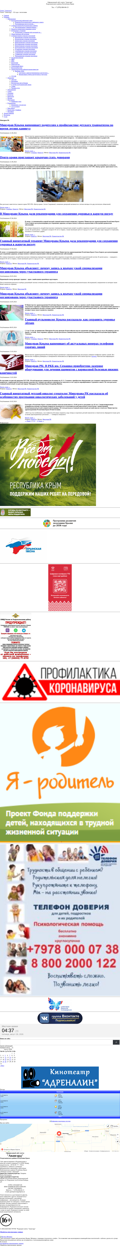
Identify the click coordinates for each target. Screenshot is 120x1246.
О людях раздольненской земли (21, 84)
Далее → (41, 421)
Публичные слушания (18, 30)
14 (10, 1057)
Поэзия (10, 98)
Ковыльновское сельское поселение (26, 42)
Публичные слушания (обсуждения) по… (28, 32)
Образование (12, 89)
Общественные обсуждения (20, 34)
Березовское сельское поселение (25, 37)
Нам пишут (11, 108)
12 (5, 1057)
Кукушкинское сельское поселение (26, 44)
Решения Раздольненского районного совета (29, 22)
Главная (6, 15)
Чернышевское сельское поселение (26, 56)
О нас (5, 116)
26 (5, 1061)
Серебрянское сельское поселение (26, 51)
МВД (13, 59)
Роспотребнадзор (16, 68)
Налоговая (14, 63)
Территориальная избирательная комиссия (24, 69)
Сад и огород (15, 106)
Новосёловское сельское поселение (26, 46)
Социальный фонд (17, 66)
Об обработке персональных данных (12, 1243)
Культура (10, 95)
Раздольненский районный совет (21, 20)
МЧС (13, 61)
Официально (12, 19)
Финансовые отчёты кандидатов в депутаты (33, 74)
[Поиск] (116, 1042)
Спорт (10, 91)
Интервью (14, 81)
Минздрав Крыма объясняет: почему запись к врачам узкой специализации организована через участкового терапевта (51, 269)
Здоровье (10, 93)
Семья (13, 86)
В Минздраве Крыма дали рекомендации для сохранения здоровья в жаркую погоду (56, 213)
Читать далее (30, 151)
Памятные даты (16, 101)
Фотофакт (11, 111)
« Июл (2, 1065)
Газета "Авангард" (6, 10)
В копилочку (12, 103)
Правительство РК (64, 152)
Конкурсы (11, 96)
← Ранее (27, 421)
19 (5, 1059)
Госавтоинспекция (17, 57)
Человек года (15, 88)
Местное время (10, 1026)
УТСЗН (13, 76)
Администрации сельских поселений (23, 36)
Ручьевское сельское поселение (25, 49)
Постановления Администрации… (26, 27)
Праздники (11, 100)
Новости (40, 152)
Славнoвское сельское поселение (25, 52)
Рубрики (6, 17)
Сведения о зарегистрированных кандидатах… (34, 73)
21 (10, 1059)
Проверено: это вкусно (18, 105)
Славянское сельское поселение (25, 54)
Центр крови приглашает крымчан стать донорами (35, 157)
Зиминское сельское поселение (25, 41)
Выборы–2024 (19, 71)
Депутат (13, 79)
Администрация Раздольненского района (24, 25)
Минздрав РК (53, 152)
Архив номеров (9, 113)
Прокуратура (15, 64)
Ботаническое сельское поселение (26, 39)
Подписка (7, 115)
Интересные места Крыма (19, 83)
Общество (11, 78)
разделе (94, 356)
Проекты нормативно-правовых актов (23, 29)
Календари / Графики (14, 110)
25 (3, 1061)
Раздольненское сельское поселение (26, 47)
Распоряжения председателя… (24, 24)
